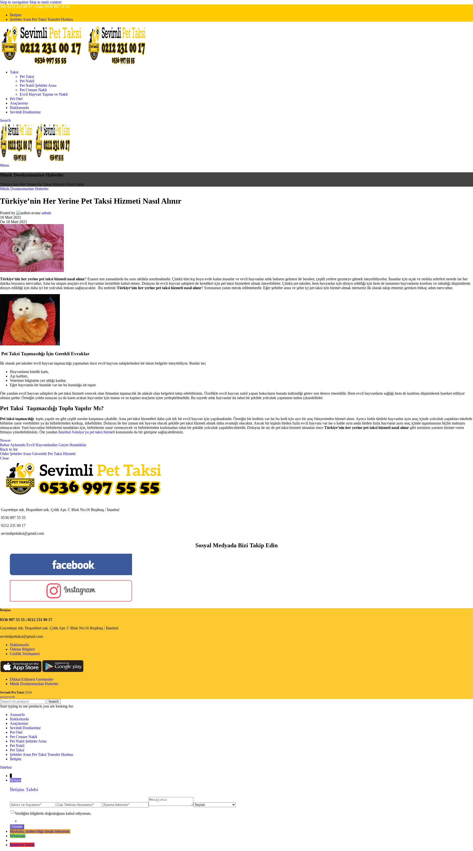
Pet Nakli (27, 81)
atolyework (7, 697)
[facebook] (71, 574)
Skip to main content (45, 2)
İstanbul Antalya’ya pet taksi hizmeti (86, 432)
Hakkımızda (19, 645)
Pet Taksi (27, 76)
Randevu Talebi (22, 845)
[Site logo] (43, 64)
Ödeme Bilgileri (22, 649)
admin (46, 213)
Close (4, 458)
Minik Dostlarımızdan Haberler (24, 189)
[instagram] (71, 600)
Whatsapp (17, 836)
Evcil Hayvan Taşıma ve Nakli (44, 94)
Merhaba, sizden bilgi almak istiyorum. (40, 831)
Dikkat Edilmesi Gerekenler (31, 679)
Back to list (8, 449)
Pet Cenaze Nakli (33, 90)
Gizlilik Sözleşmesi (25, 654)
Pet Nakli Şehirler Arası (38, 85)
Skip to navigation (14, 2)
